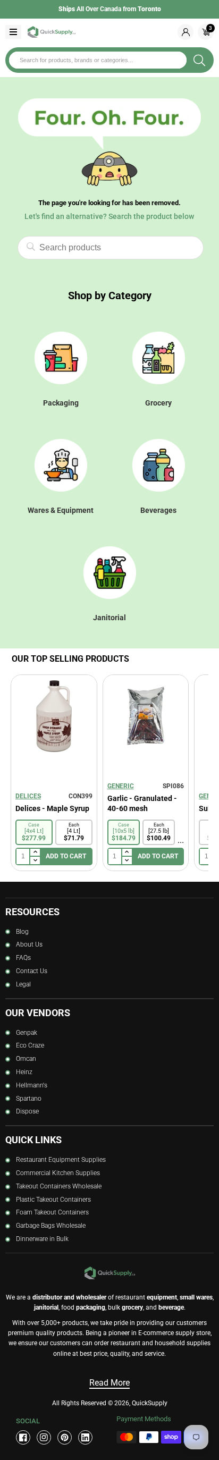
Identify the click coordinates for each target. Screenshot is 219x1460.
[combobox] (98, 60)
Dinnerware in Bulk (42, 1239)
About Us (29, 944)
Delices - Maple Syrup (52, 808)
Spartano (28, 1098)
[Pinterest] (64, 1437)
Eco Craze (30, 1045)
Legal (23, 984)
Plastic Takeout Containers (53, 1199)
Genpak (26, 1032)
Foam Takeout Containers (52, 1212)
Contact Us (31, 971)
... (181, 840)
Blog (22, 931)
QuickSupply (149, 1403)
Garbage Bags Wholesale (51, 1225)
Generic (120, 786)
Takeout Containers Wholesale (59, 1186)
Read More (109, 1383)
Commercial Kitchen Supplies (58, 1173)
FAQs (23, 957)
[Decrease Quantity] (34, 860)
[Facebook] (23, 1437)
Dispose (27, 1111)
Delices (28, 796)
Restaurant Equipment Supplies (61, 1159)
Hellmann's (31, 1085)
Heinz (24, 1072)
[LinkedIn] (85, 1437)
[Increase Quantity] (34, 853)
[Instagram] (44, 1437)
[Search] (199, 60)
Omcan (26, 1058)
